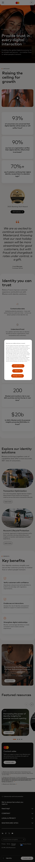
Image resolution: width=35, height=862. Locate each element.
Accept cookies (18, 365)
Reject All (17, 370)
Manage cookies (17, 375)
